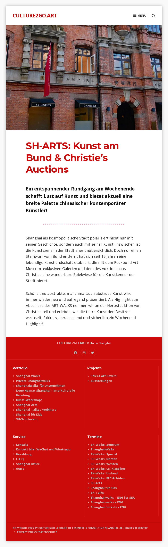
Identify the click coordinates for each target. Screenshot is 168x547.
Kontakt (22, 445)
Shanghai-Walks (28, 376)
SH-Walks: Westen (104, 464)
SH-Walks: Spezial (104, 454)
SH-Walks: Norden (104, 459)
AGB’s (20, 469)
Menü (141, 15)
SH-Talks (97, 493)
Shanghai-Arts (26, 405)
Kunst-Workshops (29, 400)
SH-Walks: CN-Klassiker (108, 469)
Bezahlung (24, 454)
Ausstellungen (101, 381)
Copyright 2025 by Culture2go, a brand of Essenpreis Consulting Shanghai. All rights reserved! (80, 528)
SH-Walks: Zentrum (105, 445)
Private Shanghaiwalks (33, 381)
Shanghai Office (28, 464)
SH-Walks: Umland (104, 473)
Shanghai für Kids (29, 414)
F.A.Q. (20, 459)
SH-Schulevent (27, 419)
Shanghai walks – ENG (107, 502)
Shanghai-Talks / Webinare (36, 409)
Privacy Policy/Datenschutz (37, 532)
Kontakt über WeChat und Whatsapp (43, 449)
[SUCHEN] (152, 16)
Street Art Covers (104, 376)
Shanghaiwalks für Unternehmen (40, 385)
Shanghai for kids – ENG (108, 507)
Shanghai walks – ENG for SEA (113, 497)
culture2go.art (35, 15)
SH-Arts (96, 483)
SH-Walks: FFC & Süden (108, 478)
